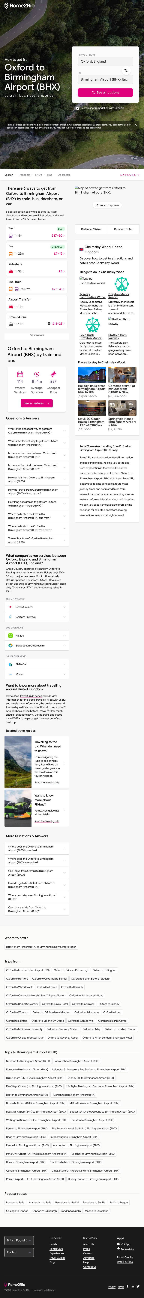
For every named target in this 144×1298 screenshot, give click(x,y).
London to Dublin (71, 1211)
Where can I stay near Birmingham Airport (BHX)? (32, 897)
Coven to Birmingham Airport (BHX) (26, 1170)
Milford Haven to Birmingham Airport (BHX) (94, 1103)
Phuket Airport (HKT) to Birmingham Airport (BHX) (35, 1179)
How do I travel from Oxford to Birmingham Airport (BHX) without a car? (33, 491)
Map (49, 174)
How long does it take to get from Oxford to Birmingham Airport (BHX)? (32, 503)
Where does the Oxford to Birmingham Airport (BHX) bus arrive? (30, 848)
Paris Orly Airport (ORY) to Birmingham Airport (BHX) (36, 1153)
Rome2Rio (85, 457)
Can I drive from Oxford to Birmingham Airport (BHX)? (30, 872)
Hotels (53, 1244)
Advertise (88, 1257)
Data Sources (125, 1262)
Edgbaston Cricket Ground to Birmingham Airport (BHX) (102, 1111)
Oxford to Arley (91, 1029)
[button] (105, 92)
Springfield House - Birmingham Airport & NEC (122, 422)
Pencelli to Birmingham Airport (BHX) (27, 1145)
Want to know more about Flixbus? (44, 800)
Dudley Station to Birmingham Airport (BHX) (93, 1179)
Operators (64, 174)
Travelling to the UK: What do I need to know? (47, 746)
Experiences (57, 1253)
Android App (127, 1249)
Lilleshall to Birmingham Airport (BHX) (93, 1153)
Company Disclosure (44, 1290)
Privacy (112, 1286)
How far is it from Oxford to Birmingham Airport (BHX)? (31, 479)
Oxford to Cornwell (83, 1004)
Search (8, 174)
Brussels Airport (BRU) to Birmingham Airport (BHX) (35, 1103)
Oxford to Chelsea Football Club (25, 1037)
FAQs (38, 174)
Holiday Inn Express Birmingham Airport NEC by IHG (91, 389)
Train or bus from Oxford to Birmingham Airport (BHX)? (31, 540)
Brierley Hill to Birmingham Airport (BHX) (91, 1078)
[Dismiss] (135, 124)
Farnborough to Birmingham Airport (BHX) (74, 1137)
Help (86, 1262)
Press (86, 1248)
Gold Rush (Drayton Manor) (91, 336)
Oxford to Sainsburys (86, 1012)
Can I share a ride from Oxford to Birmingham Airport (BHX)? (27, 909)
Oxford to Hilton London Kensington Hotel (107, 1037)
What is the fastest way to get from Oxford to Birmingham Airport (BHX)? (33, 442)
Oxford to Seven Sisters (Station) (90, 978)
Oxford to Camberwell (81, 1020)
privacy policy (45, 127)
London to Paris (15, 1202)
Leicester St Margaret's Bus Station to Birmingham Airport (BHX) (89, 1069)
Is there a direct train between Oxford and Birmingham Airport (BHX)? (32, 467)
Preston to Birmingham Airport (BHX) (93, 1120)
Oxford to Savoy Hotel (55, 1004)
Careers (88, 1253)
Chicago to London (17, 1211)
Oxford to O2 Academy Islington (51, 1012)
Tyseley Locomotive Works (93, 295)
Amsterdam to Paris (39, 1202)
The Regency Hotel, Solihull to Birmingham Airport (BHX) (84, 1128)
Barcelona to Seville (94, 1202)
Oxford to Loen (112, 1012)
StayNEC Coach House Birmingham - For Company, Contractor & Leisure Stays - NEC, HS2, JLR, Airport (92, 426)
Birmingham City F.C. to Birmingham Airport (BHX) (34, 1078)
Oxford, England (93, 61)
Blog (52, 1262)
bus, (22, 95)
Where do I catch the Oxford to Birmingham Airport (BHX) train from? (30, 528)
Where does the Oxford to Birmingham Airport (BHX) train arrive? (30, 860)
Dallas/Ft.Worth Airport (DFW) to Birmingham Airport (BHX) (85, 1170)
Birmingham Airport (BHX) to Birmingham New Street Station (41, 946)
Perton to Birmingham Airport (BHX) (27, 1128)
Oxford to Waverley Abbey (63, 1037)
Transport (24, 174)
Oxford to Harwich (72, 987)
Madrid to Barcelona (96, 1211)
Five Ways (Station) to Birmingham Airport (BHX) (34, 1086)
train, (14, 95)
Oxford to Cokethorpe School (49, 978)
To (79, 72)
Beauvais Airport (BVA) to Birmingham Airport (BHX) (36, 1111)
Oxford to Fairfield (16, 1020)
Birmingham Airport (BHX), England (107, 79)
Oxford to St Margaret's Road (86, 995)
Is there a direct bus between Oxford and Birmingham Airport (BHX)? (32, 455)
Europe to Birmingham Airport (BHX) (27, 1069)
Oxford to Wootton (17, 1012)
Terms (121, 1286)
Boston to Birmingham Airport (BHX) (27, 1094)
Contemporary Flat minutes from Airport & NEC (121, 389)
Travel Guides (57, 1257)
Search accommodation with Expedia (102, 108)
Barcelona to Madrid (67, 1202)
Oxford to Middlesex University (24, 1029)
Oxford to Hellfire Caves (112, 1020)
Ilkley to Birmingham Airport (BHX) (26, 1162)
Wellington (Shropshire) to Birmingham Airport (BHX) (37, 1120)
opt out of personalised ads (75, 127)
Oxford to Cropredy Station (62, 1029)
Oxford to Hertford (17, 978)
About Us (88, 1244)
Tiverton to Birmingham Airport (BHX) (73, 1094)
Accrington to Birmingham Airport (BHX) (76, 1145)
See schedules (34, 403)
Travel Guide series (31, 696)
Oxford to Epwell (47, 987)
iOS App (125, 1244)
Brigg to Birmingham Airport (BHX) (26, 1137)
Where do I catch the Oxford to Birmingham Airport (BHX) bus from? (29, 515)
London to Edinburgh (44, 1211)
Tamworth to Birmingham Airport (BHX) (76, 1061)
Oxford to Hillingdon (104, 970)
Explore (128, 174)
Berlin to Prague (119, 1202)
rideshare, (35, 95)
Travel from (86, 54)
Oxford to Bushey (109, 1004)
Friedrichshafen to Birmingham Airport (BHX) (76, 1162)
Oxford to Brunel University (22, 1004)
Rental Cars (56, 1248)
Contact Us (89, 1266)
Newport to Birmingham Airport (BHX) (28, 1061)
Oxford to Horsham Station (120, 1029)
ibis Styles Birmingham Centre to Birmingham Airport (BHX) (100, 1086)
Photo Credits (125, 1257)
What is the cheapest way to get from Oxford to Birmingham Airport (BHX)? (30, 430)
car (52, 95)
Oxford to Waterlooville (19, 987)
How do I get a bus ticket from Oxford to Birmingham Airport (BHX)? (31, 884)
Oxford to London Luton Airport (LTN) (28, 970)
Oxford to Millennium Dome (48, 1020)
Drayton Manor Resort (118, 295)
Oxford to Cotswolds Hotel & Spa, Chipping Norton (35, 995)
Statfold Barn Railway (117, 336)
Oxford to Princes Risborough (71, 970)
